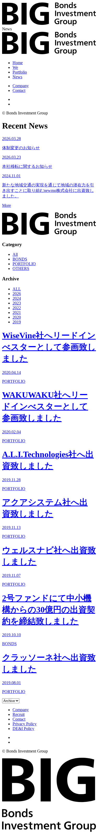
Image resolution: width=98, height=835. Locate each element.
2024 (17, 298)
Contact (19, 90)
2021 (17, 312)
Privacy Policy (25, 724)
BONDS (20, 259)
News (17, 77)
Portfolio (20, 72)
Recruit (19, 714)
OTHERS (21, 268)
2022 (17, 308)
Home (18, 62)
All (15, 254)
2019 (17, 322)
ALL (17, 289)
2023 (17, 303)
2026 (17, 293)
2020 (17, 317)
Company (21, 86)
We (15, 67)
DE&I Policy (23, 728)
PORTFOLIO (24, 264)
